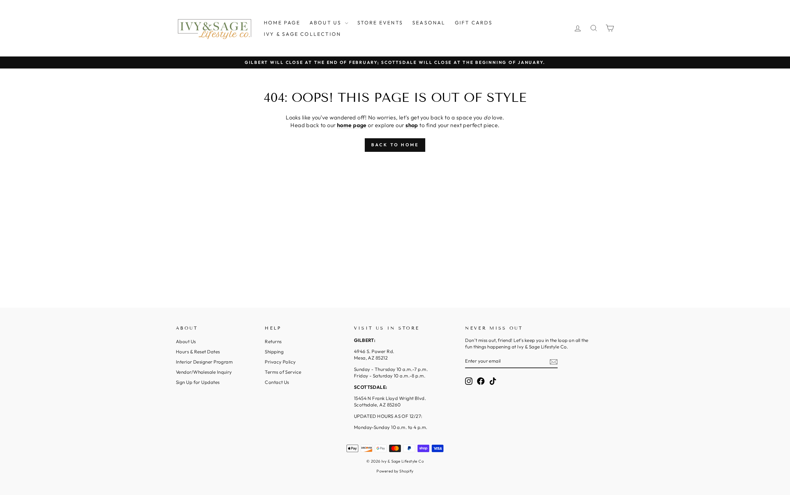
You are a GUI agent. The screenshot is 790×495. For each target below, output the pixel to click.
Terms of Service (283, 372)
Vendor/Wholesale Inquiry (204, 372)
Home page (282, 22)
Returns (273, 341)
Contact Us (277, 382)
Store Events (380, 22)
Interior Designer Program (204, 362)
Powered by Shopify (394, 470)
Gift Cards (474, 22)
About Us (326, 22)
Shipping (274, 352)
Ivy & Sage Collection (302, 34)
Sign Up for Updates (198, 382)
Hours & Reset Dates (198, 352)
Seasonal (429, 22)
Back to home (395, 145)
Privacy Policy (280, 362)
